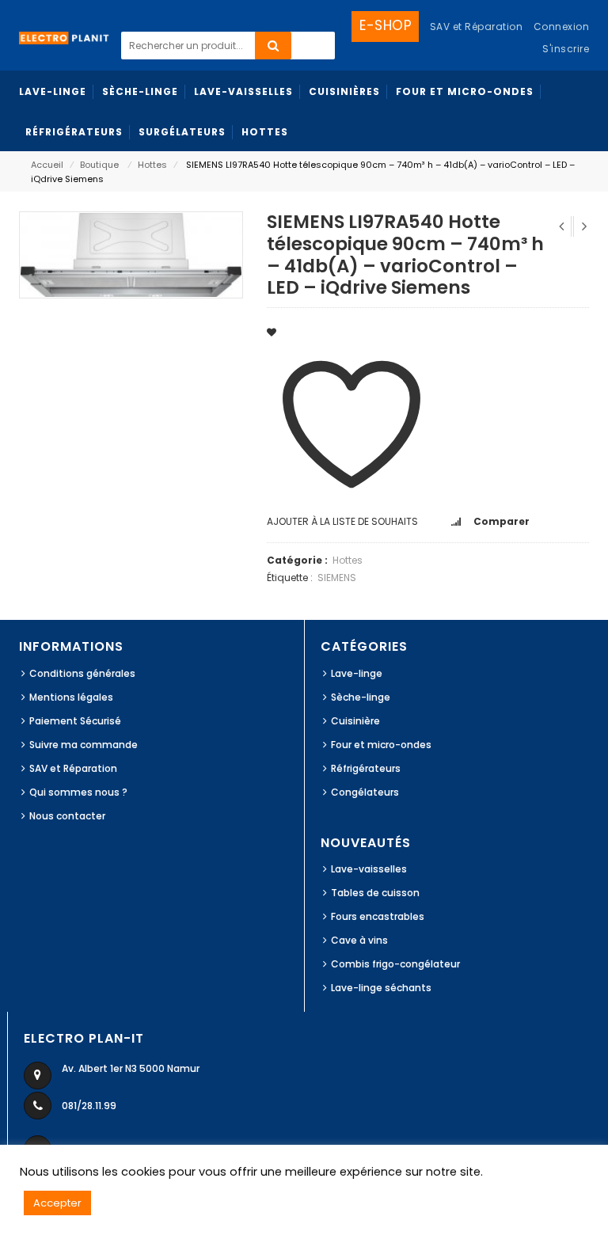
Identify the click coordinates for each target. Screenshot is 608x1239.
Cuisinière (355, 721)
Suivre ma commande (83, 744)
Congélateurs (365, 792)
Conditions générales (82, 673)
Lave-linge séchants (381, 987)
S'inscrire (565, 48)
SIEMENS (336, 577)
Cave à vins (359, 940)
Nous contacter (67, 816)
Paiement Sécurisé (75, 721)
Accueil (47, 164)
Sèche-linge (360, 697)
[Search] (273, 45)
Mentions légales (71, 697)
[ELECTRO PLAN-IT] (64, 37)
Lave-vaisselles (369, 869)
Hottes (152, 164)
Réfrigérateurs (366, 768)
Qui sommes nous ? (78, 792)
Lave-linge (356, 673)
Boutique (99, 164)
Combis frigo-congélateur (395, 964)
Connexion (562, 26)
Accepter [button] (57, 1202)
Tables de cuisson (375, 892)
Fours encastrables (377, 916)
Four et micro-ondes (381, 744)
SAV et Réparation (73, 768)
